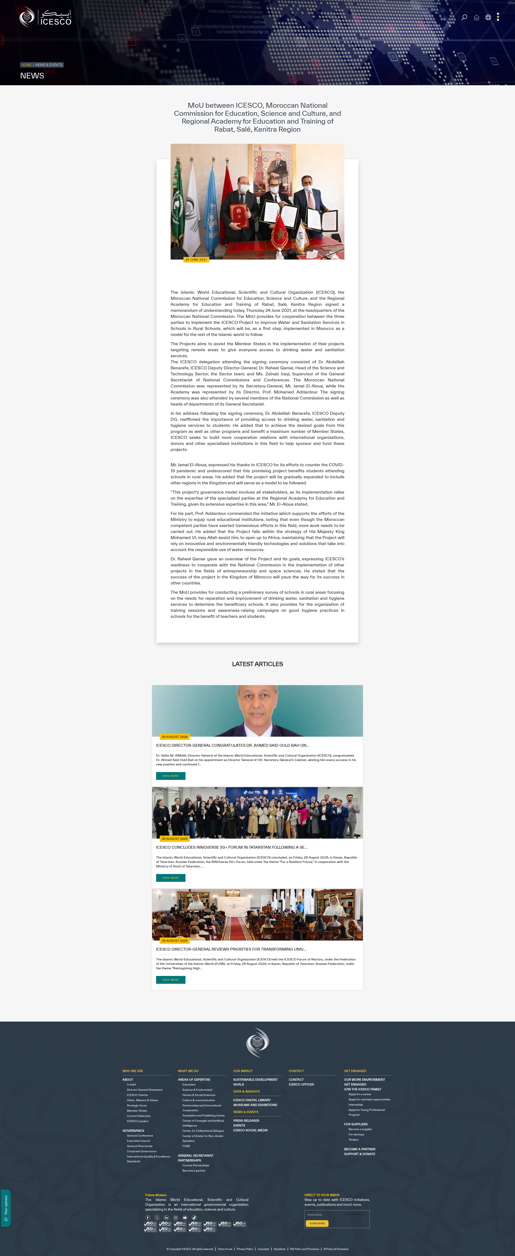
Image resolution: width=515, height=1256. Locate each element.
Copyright (429, 93)
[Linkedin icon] (166, 1217)
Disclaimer (445, 93)
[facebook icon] (147, 1217)
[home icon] (476, 17)
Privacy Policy (411, 93)
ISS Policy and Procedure (469, 93)
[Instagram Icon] (175, 1217)
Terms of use (391, 93)
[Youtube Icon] (184, 1217)
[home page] (47, 17)
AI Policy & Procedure (500, 93)
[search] (464, 17)
